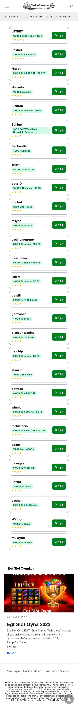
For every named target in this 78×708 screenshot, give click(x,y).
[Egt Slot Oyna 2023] (39, 593)
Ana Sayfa (11, 16)
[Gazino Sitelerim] (39, 6)
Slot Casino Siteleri (59, 16)
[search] (71, 6)
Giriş (59, 35)
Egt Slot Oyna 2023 (28, 624)
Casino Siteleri (32, 16)
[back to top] (69, 699)
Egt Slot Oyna (17, 617)
